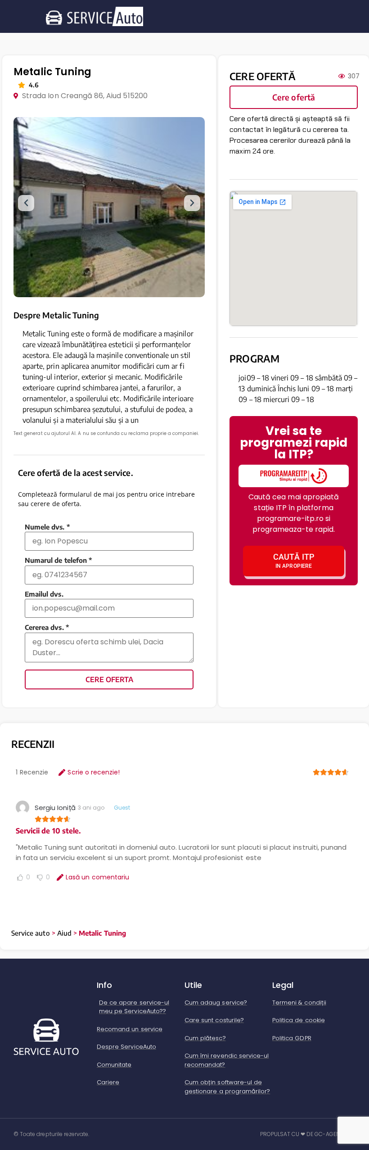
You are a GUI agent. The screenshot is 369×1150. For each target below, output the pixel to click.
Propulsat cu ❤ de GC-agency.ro (308, 1134)
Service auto (30, 933)
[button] (26, 203)
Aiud (64, 933)
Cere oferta (109, 679)
